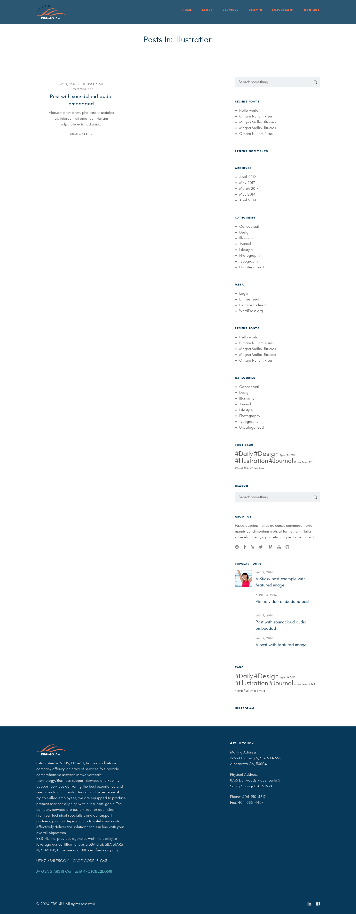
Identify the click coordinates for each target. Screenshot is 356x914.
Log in (244, 293)
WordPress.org (251, 311)
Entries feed (249, 299)
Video (254, 468)
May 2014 (247, 194)
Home (187, 10)
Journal (245, 244)
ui (247, 468)
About (207, 10)
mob (305, 462)
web (262, 468)
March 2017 (248, 188)
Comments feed (252, 305)
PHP (312, 462)
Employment (283, 10)
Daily (246, 454)
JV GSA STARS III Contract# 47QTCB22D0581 (74, 871)
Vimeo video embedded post (282, 601)
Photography (249, 255)
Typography (248, 261)
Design (244, 232)
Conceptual (249, 226)
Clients (255, 10)
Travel (239, 468)
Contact (312, 10)
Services (231, 10)
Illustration (93, 84)
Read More (79, 134)
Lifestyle (246, 250)
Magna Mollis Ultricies (257, 122)
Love (298, 462)
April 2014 (247, 200)
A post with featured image (281, 644)
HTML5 (291, 455)
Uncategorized (81, 89)
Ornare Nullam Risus (255, 116)
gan (283, 455)
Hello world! (249, 110)
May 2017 (247, 183)
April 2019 (247, 177)
